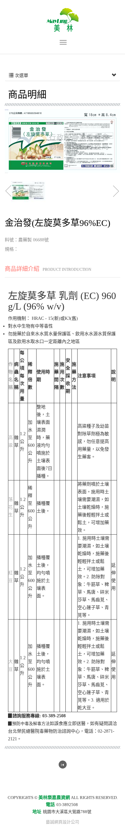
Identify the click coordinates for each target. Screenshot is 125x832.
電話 (50, 804)
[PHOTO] (62, 141)
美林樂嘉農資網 (62, 19)
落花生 (10, 507)
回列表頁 (63, 765)
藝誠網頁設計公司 (62, 822)
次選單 (20, 75)
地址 (36, 811)
